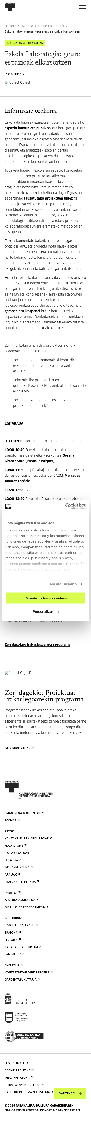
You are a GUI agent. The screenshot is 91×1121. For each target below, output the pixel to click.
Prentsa (11, 893)
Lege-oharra (15, 1063)
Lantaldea (13, 954)
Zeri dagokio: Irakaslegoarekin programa (37, 644)
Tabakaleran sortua (21, 947)
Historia (11, 940)
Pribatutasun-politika (23, 1085)
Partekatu (68, 1093)
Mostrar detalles (63, 584)
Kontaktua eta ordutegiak (27, 838)
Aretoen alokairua (20, 900)
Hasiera (10, 26)
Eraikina (11, 932)
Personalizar (43, 612)
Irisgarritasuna (17, 867)
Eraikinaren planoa (20, 882)
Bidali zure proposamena (25, 907)
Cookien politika (18, 1070)
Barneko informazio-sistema (27, 1092)
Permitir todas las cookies (45, 598)
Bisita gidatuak (17, 853)
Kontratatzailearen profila (27, 972)
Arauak (11, 874)
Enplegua (12, 965)
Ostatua (11, 860)
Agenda (27, 26)
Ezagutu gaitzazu (20, 925)
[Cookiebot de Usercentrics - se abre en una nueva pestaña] (65, 506)
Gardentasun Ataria (21, 979)
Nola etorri (14, 846)
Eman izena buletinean (23, 813)
